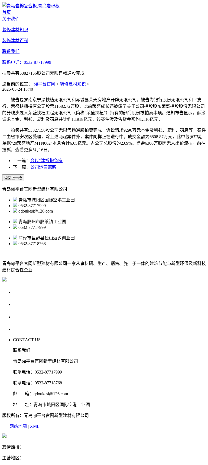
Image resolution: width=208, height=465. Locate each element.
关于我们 (23, 292)
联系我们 (23, 329)
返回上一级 (13, 178)
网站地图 (18, 426)
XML (35, 426)
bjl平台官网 (44, 84)
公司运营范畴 (43, 167)
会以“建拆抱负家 (46, 160)
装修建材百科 (28, 317)
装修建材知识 (73, 84)
